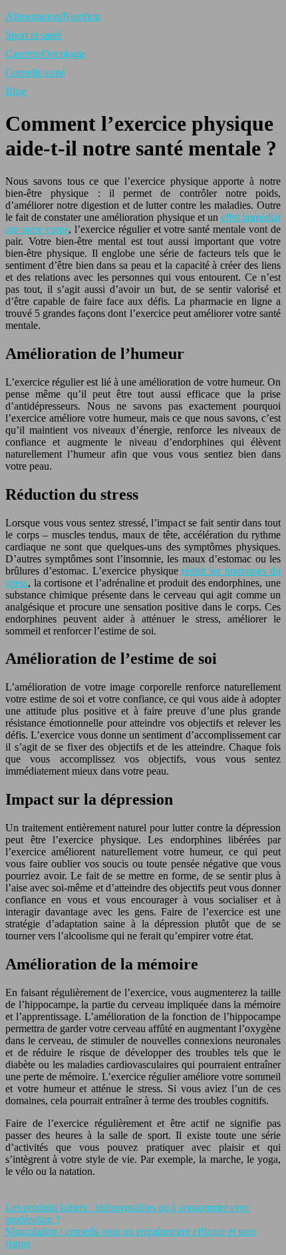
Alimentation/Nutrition (52, 16)
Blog (15, 91)
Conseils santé (35, 72)
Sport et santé (33, 35)
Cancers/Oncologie (45, 53)
